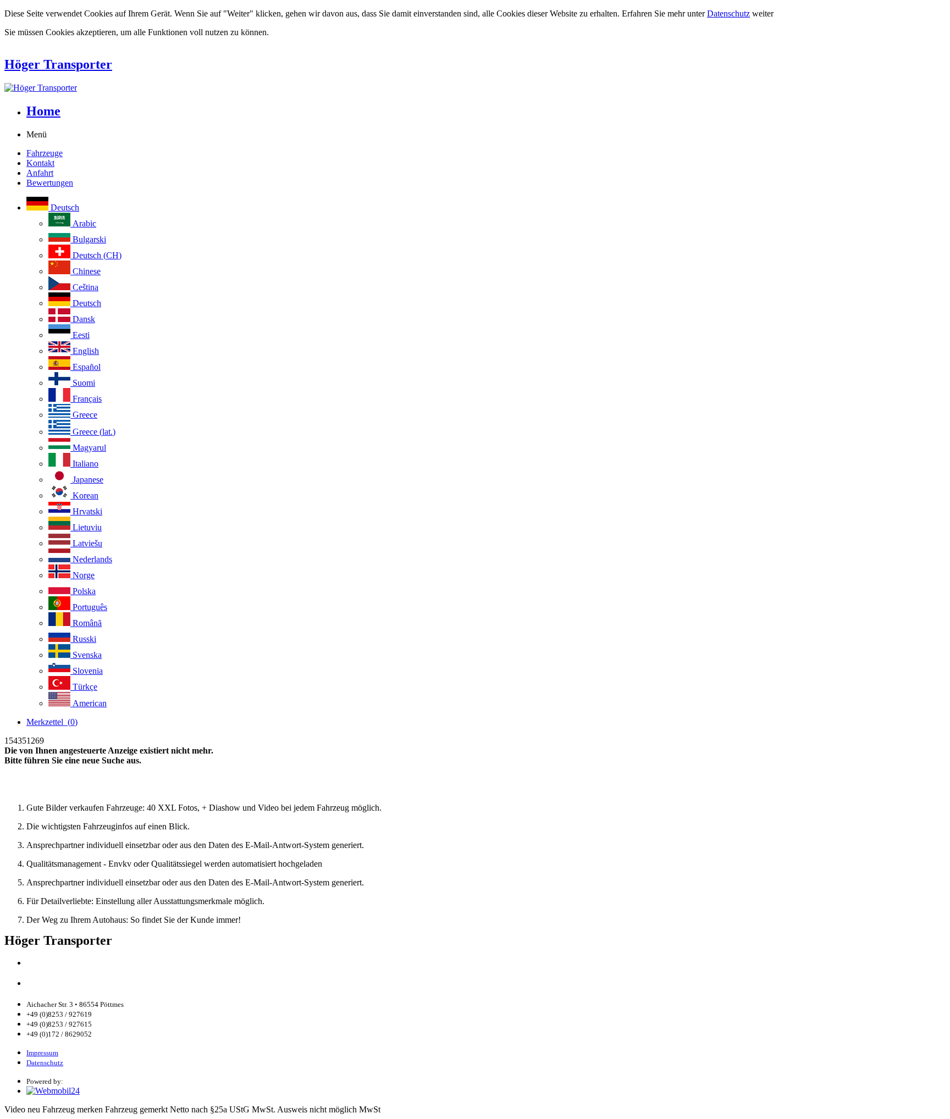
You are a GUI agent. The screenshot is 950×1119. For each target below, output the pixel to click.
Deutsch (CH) (95, 255)
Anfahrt (39, 173)
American (88, 703)
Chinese (85, 271)
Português (88, 607)
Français (86, 398)
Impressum (42, 1053)
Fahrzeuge (44, 153)
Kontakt (40, 163)
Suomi (82, 382)
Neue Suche (29, 789)
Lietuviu (86, 527)
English (84, 351)
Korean (84, 495)
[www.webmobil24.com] (53, 1090)
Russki (83, 639)
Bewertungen (49, 182)
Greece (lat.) (92, 431)
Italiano (84, 463)
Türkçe (83, 686)
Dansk (82, 319)
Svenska (86, 655)
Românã (86, 623)
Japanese (86, 479)
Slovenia (86, 670)
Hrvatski (86, 511)
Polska (83, 591)
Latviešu (86, 543)
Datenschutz (728, 13)
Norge (82, 575)
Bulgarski (88, 239)
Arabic (83, 223)
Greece (83, 414)
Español (85, 367)
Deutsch (63, 207)
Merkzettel (52, 722)
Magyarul (88, 447)
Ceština (84, 287)
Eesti (80, 335)
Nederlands (91, 559)
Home (43, 111)
